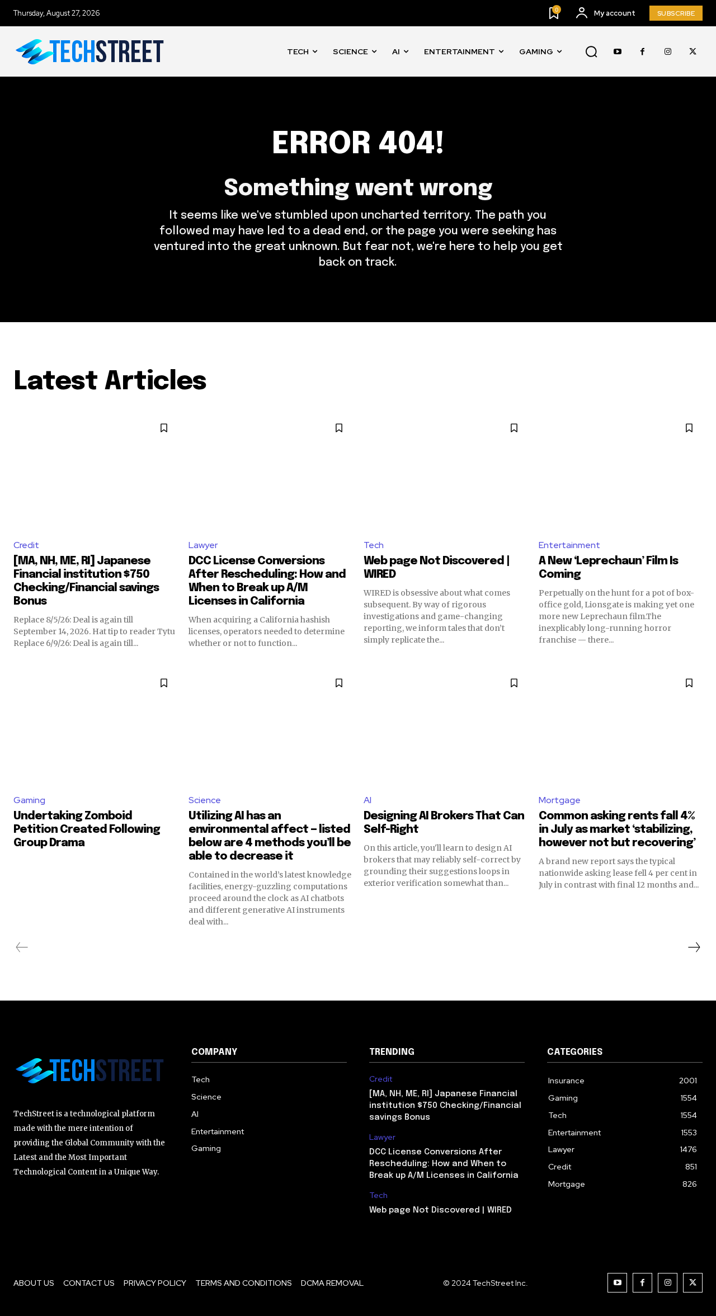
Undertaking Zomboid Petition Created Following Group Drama (86, 829)
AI (367, 800)
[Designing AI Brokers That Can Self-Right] (445, 726)
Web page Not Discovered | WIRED (440, 1210)
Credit (26, 545)
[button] (591, 52)
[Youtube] (617, 52)
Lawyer (203, 545)
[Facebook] (642, 52)
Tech (374, 545)
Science (205, 800)
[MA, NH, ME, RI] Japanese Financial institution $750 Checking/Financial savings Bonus (445, 1105)
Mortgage (560, 800)
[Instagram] (667, 52)
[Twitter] (693, 52)
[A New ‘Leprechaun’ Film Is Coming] (621, 471)
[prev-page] (22, 947)
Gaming (29, 800)
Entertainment (569, 545)
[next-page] (694, 947)
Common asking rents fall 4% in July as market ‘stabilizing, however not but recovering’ (617, 829)
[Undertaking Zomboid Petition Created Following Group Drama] (95, 726)
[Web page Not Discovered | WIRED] (445, 471)
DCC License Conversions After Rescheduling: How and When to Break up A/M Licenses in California (444, 1164)
